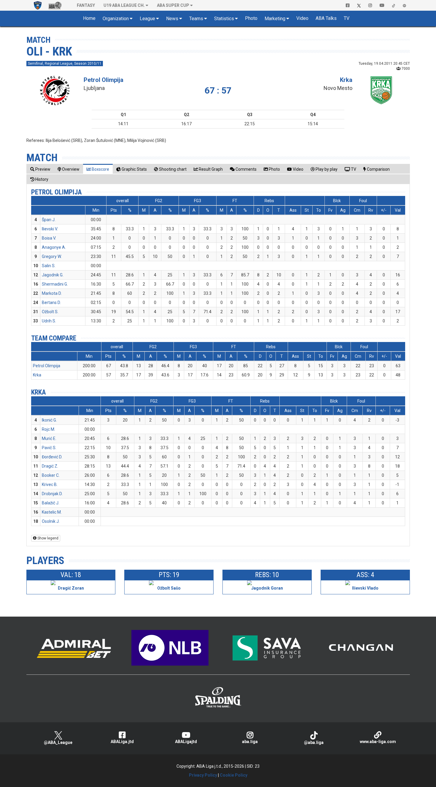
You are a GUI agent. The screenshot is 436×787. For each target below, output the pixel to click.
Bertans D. (51, 302)
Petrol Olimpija (103, 79)
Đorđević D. (52, 457)
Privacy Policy (203, 775)
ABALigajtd (186, 741)
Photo (251, 18)
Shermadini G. (55, 284)
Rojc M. (48, 429)
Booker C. (51, 475)
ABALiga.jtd (122, 741)
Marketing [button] (275, 18)
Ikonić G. (49, 420)
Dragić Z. (50, 466)
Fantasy (86, 5)
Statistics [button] (224, 18)
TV (346, 18)
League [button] (147, 18)
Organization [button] (116, 18)
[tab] (40, 169)
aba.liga (250, 741)
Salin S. (48, 265)
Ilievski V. (50, 229)
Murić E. (49, 438)
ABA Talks (326, 18)
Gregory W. (52, 256)
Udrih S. (49, 321)
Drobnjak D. (52, 493)
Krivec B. (50, 484)
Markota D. (52, 293)
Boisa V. (49, 238)
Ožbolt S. (50, 311)
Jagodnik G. (52, 275)
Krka (346, 79)
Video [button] (302, 18)
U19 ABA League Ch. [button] (124, 5)
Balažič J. (50, 503)
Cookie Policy (233, 775)
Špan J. (48, 219)
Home (89, 18)
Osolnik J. (51, 521)
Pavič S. (49, 447)
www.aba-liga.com (378, 741)
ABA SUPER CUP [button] (173, 5)
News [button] (172, 18)
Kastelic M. (52, 512)
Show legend (47, 538)
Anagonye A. (54, 247)
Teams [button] (196, 18)
